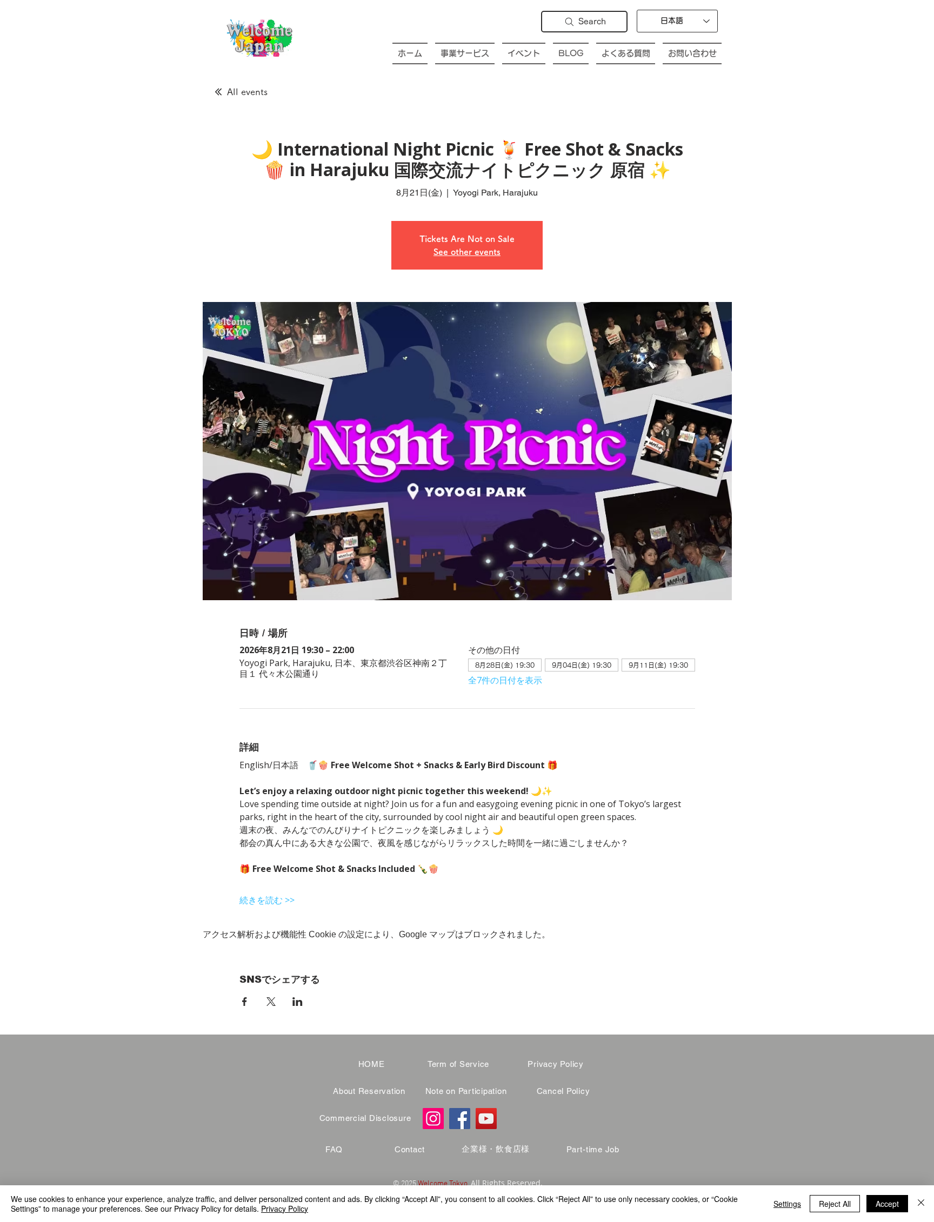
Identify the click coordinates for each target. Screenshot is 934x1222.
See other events (467, 251)
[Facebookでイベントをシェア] (244, 1001)
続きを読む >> (267, 900)
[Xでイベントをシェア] (271, 1001)
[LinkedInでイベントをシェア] (297, 1001)
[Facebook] (459, 1118)
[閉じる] (921, 1203)
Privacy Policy (284, 1208)
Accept (887, 1203)
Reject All (835, 1203)
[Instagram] (433, 1118)
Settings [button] (787, 1203)
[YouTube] (486, 1118)
